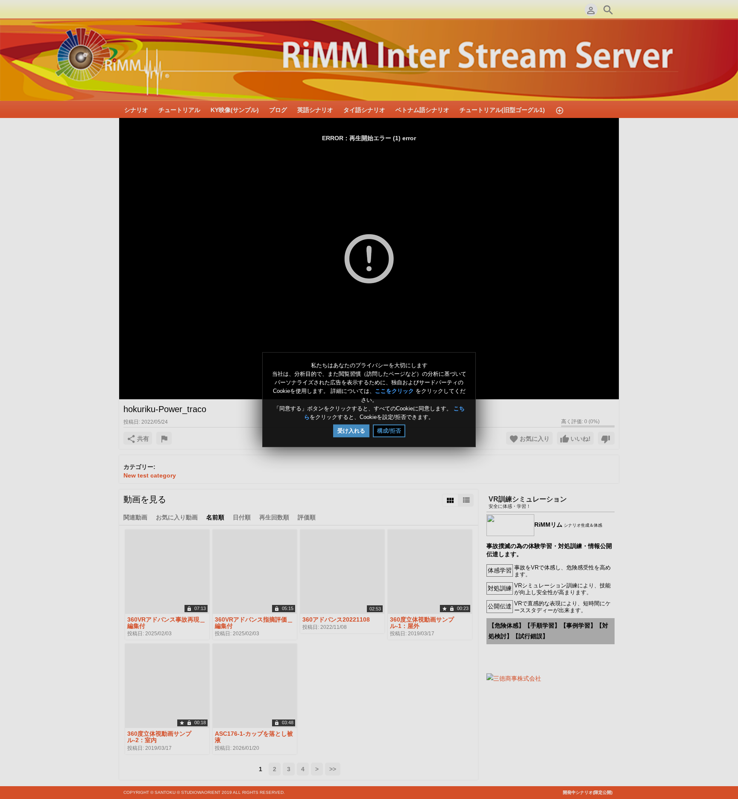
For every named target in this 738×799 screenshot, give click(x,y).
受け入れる (351, 431)
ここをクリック (394, 391)
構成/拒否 (389, 431)
